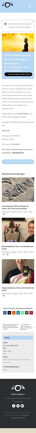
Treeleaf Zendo (22, 114)
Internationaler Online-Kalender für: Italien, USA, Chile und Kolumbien (15, 207)
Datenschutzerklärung (18, 418)
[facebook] (13, 406)
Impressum (25, 415)
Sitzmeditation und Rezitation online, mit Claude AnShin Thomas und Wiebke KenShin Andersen (11, 327)
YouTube (16, 144)
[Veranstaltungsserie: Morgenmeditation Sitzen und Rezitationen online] (3, 295)
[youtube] (22, 406)
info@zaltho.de (18, 153)
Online (5, 369)
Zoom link (5, 131)
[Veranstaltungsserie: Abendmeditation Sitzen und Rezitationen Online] (7, 254)
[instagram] (18, 406)
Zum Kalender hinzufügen (18, 162)
